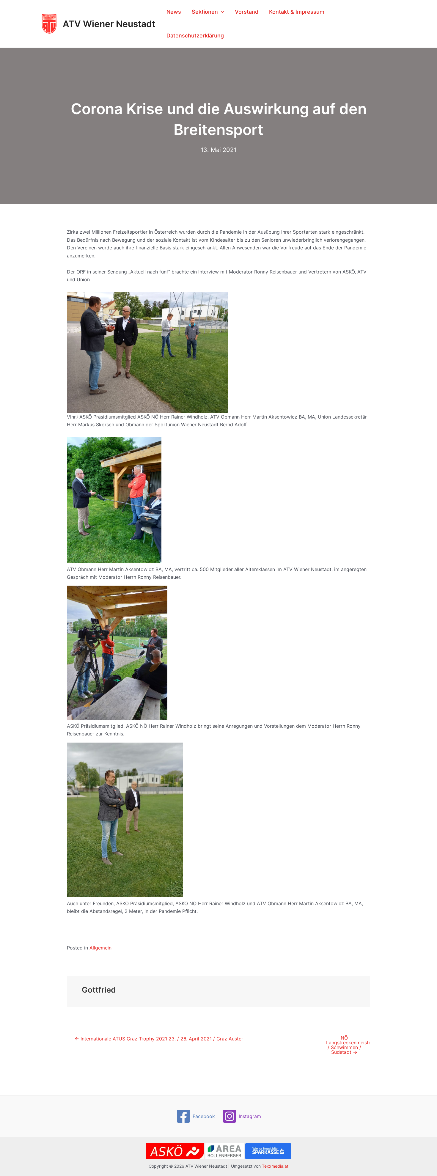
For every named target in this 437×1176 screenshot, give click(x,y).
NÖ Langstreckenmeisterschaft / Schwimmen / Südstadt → (348, 1044)
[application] (221, 12)
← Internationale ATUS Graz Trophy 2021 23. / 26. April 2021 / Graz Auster (159, 1038)
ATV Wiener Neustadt (109, 23)
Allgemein (100, 948)
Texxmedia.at (275, 1166)
